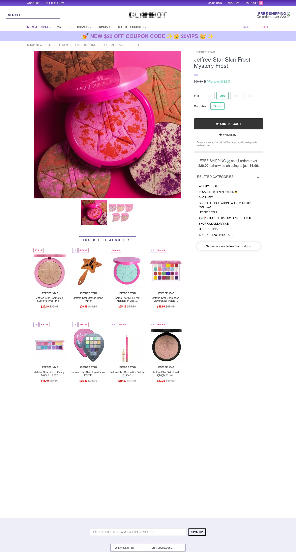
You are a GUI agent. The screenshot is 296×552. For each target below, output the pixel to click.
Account (33, 3)
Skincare (104, 27)
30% (250, 96)
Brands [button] (83, 27)
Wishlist (230, 135)
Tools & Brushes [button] (131, 27)
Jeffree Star (208, 212)
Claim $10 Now (55, 3)
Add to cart (230, 124)
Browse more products (230, 246)
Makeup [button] (63, 27)
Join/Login (215, 3)
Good (217, 106)
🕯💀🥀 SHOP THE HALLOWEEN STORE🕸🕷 (225, 218)
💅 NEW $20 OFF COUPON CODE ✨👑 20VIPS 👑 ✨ (148, 36)
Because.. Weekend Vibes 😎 (218, 192)
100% (207, 96)
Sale (265, 27)
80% (222, 96)
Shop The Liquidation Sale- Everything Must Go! (226, 204)
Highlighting (208, 229)
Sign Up (197, 532)
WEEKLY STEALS (209, 186)
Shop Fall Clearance (214, 223)
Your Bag (253, 3)
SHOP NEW (206, 197)
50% (236, 96)
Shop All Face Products (216, 235)
